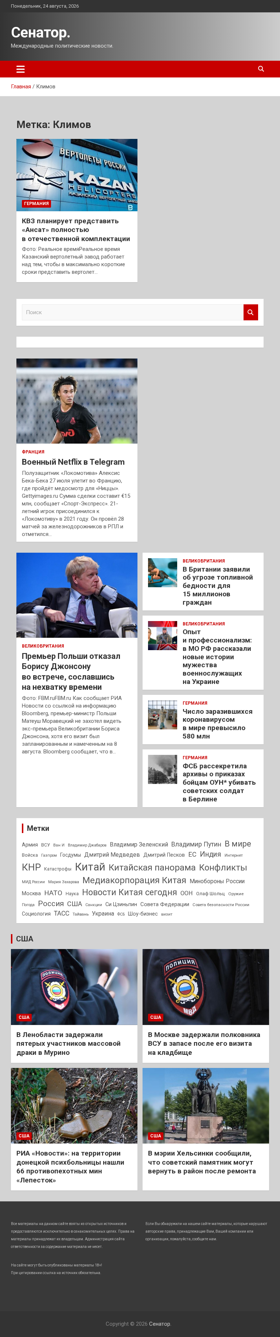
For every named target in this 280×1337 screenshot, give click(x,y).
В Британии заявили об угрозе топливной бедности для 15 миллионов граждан (218, 586)
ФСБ (121, 914)
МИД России (33, 882)
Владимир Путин (196, 844)
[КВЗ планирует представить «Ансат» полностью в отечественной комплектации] (77, 175)
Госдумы (70, 855)
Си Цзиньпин (121, 904)
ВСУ (45, 845)
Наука (72, 893)
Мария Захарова (63, 882)
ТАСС (61, 913)
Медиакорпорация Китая (134, 880)
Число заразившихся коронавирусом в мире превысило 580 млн (218, 723)
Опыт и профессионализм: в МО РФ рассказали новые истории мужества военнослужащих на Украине (217, 657)
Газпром (49, 855)
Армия (30, 845)
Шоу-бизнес (143, 914)
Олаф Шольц (210, 893)
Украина (103, 913)
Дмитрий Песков (164, 855)
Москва (31, 893)
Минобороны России (217, 881)
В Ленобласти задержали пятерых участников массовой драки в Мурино (68, 1043)
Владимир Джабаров (87, 845)
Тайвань (81, 914)
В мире (238, 843)
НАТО (53, 893)
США (74, 904)
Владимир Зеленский (139, 844)
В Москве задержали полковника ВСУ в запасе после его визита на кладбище (204, 1043)
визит (166, 914)
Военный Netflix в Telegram (73, 462)
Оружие (236, 893)
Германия (36, 203)
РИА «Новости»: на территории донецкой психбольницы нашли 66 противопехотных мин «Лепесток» (70, 1166)
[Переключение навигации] (20, 69)
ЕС (192, 854)
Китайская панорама (152, 867)
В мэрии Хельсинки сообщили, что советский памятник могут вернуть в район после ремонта (202, 1162)
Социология (36, 914)
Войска (30, 855)
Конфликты (223, 867)
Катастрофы (57, 869)
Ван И (59, 845)
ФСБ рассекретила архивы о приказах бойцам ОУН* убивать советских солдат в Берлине (219, 782)
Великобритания (43, 646)
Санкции (93, 904)
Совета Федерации (164, 904)
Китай (90, 867)
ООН (186, 893)
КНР (31, 867)
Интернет (234, 855)
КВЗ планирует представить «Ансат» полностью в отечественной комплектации (76, 230)
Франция (33, 452)
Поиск (251, 312)
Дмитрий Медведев (112, 854)
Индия (210, 854)
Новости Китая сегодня (129, 892)
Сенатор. (41, 32)
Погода (28, 904)
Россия (51, 903)
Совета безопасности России (220, 904)
